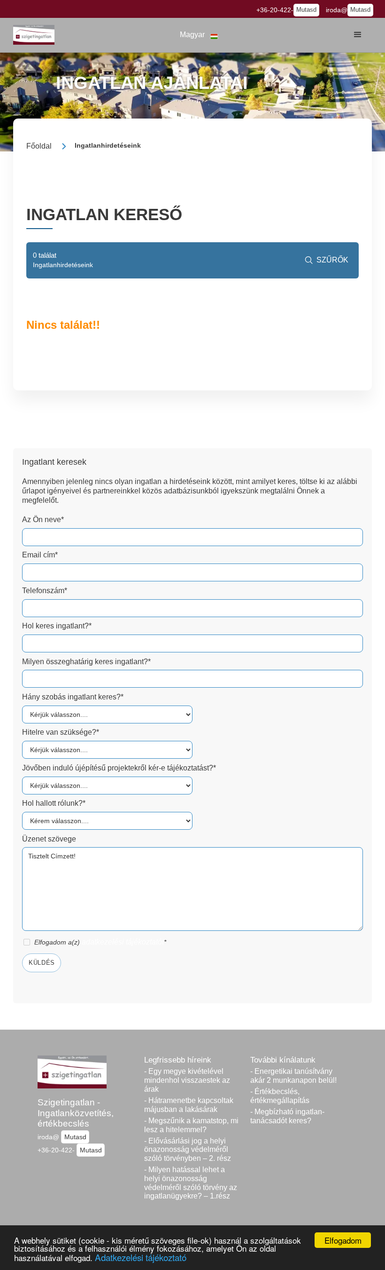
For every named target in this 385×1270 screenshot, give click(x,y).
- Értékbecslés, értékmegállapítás (279, 1095)
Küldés (42, 963)
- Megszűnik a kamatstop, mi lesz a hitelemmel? (191, 1125)
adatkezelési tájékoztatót (123, 942)
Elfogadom (343, 1240)
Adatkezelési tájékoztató (140, 1257)
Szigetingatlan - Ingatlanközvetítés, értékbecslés (76, 1112)
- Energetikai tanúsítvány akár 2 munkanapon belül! (293, 1075)
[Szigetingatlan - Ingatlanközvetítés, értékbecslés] (33, 35)
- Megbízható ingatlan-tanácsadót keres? (287, 1116)
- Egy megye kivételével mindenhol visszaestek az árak (187, 1080)
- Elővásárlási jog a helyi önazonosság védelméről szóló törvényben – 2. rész (187, 1149)
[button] (199, 35)
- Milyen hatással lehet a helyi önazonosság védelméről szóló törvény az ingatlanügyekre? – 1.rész (190, 1183)
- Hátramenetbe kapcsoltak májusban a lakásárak (188, 1104)
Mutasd (306, 10)
